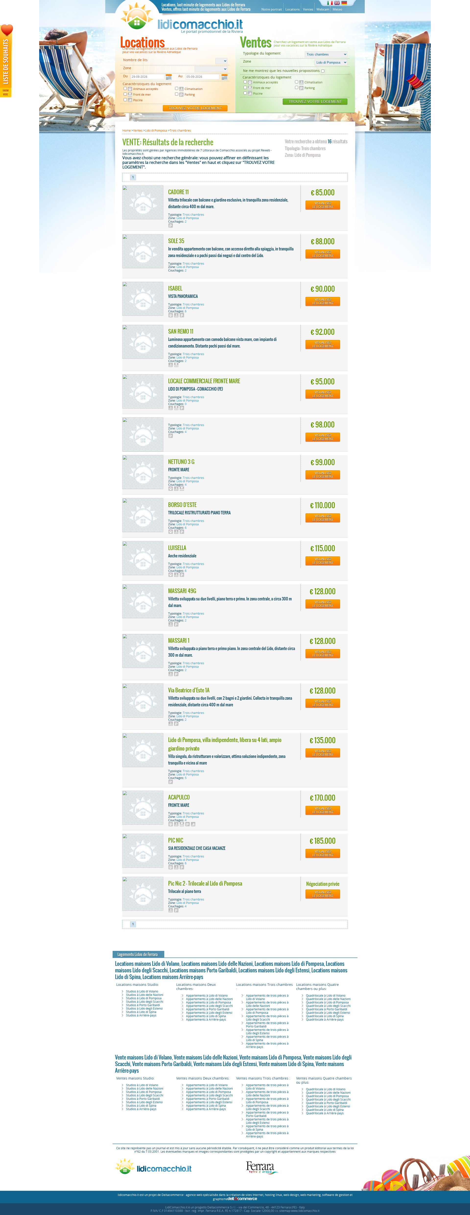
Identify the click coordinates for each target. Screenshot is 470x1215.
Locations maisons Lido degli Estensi (273, 970)
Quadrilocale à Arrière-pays (325, 1019)
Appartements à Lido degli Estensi (209, 1012)
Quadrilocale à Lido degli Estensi (328, 1012)
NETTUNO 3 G (181, 461)
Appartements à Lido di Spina (206, 1016)
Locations (292, 9)
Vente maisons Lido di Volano (143, 1057)
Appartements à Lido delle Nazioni (209, 999)
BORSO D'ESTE (182, 504)
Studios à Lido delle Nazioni (144, 995)
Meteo (337, 9)
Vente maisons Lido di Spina (286, 1064)
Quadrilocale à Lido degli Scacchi (328, 1006)
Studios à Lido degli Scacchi (144, 1001)
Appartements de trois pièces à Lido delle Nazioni (267, 1004)
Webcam (323, 9)
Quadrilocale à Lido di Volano (325, 995)
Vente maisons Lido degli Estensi (225, 1064)
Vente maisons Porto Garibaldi (161, 1064)
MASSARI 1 (178, 640)
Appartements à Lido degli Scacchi (209, 1006)
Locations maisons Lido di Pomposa (289, 963)
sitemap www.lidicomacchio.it (299, 1211)
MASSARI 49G (182, 591)
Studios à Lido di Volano (142, 991)
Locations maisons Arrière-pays (172, 976)
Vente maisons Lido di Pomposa (270, 1057)
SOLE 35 (176, 241)
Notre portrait (271, 9)
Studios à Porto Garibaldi (143, 1005)
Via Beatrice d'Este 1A (189, 690)
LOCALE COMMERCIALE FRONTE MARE (204, 381)
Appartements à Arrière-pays (206, 1019)
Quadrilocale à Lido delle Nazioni (328, 999)
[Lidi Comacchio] (181, 28)
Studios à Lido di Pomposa (144, 998)
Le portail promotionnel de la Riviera (212, 31)
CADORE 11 (178, 192)
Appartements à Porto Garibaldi (207, 1009)
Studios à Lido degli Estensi (144, 1008)
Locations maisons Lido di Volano (147, 963)
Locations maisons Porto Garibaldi (203, 970)
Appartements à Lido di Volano (207, 995)
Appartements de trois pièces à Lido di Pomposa (267, 1011)
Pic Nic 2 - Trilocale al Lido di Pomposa (205, 883)
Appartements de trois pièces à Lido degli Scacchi (267, 1017)
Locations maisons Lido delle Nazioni (217, 963)
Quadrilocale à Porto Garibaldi (326, 1009)
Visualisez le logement (322, 205)
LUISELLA (177, 547)
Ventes (308, 9)
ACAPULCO (179, 797)
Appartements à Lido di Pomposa (208, 1002)
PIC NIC (175, 840)
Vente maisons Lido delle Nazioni (205, 1057)
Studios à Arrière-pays (141, 1015)
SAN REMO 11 (180, 331)
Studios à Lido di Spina (141, 1012)
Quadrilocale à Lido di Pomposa (327, 1002)
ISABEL (175, 288)
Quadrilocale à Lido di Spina (325, 1016)
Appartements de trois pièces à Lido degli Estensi (267, 1031)
